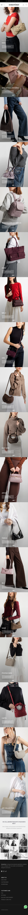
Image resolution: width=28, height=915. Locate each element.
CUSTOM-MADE (4, 882)
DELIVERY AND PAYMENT (7, 897)
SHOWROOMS (4, 884)
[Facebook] (1, 871)
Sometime (6, 909)
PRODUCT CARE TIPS (6, 899)
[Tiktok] (5, 871)
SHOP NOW (8, 46)
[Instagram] (3, 871)
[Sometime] (14, 4)
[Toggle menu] (1, 4)
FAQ (2, 893)
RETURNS (3, 895)
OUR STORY (4, 879)
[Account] (23, 4)
